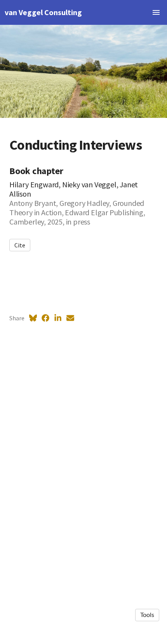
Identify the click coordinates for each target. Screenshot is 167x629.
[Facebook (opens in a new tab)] (45, 318)
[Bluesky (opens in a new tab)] (33, 318)
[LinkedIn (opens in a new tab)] (58, 318)
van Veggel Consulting (43, 12)
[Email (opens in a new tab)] (70, 318)
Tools (147, 615)
